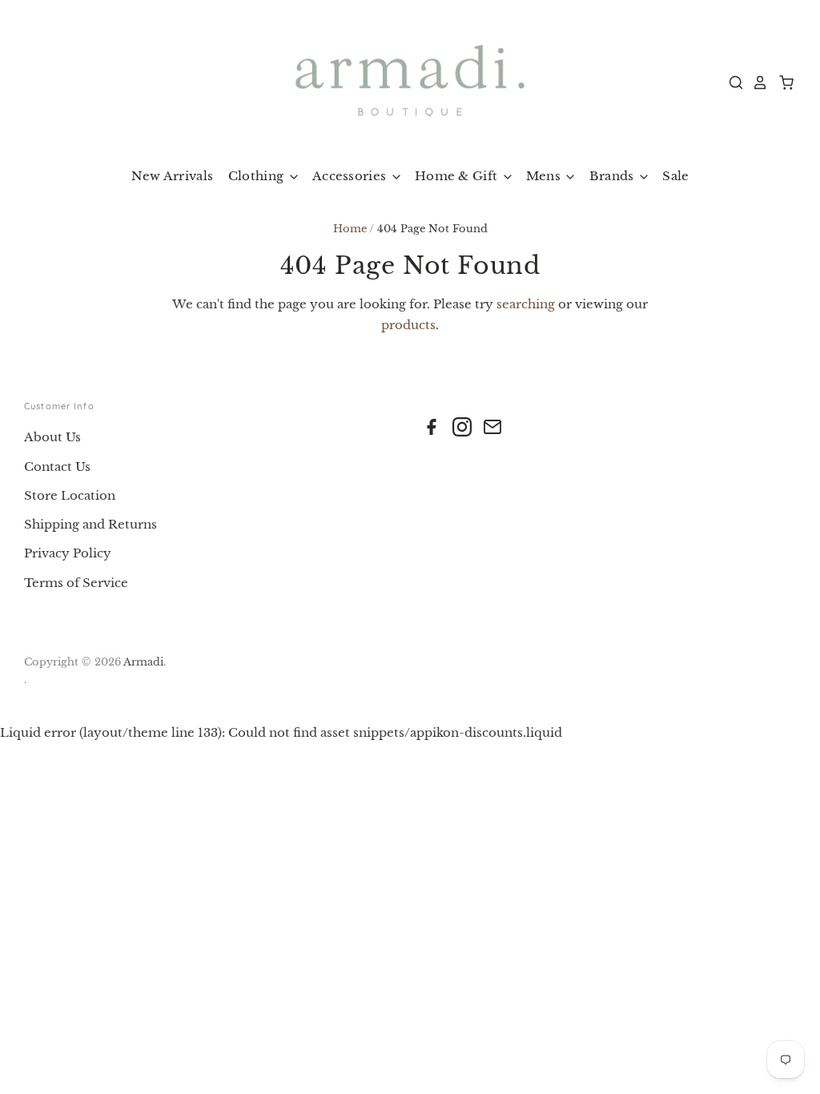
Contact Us (57, 466)
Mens (545, 175)
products (408, 324)
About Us (52, 436)
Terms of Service (76, 582)
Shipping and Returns (90, 524)
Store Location (69, 495)
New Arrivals (172, 175)
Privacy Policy (67, 553)
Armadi (143, 662)
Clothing (257, 175)
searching (525, 304)
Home (350, 228)
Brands (613, 175)
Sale (675, 175)
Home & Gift (458, 175)
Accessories (351, 175)
